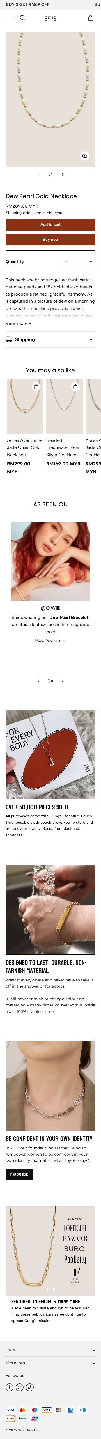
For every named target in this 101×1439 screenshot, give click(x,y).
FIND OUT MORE (19, 1174)
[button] (11, 18)
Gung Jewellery (29, 1430)
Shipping (14, 212)
